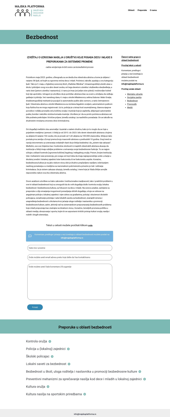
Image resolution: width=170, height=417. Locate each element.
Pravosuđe (132, 104)
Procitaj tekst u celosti (131, 65)
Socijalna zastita (134, 97)
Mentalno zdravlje (135, 94)
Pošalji (35, 307)
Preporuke (142, 10)
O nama (153, 10)
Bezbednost (132, 101)
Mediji (130, 107)
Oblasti (131, 10)
